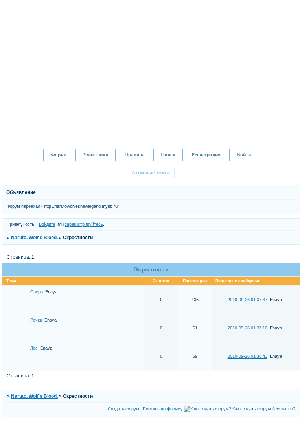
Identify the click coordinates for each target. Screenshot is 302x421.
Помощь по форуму (163, 408)
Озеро (36, 291)
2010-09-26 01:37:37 (247, 299)
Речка (36, 320)
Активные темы (150, 173)
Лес (34, 348)
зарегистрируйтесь (84, 224)
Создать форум (123, 408)
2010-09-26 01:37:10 (247, 328)
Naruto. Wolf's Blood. (34, 237)
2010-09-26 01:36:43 (247, 356)
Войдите (47, 224)
